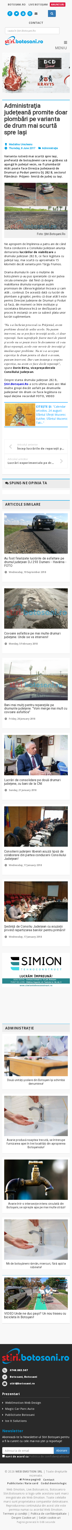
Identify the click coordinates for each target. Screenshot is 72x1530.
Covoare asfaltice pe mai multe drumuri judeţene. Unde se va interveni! (32, 635)
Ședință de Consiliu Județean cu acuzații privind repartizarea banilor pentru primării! (35, 928)
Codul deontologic (54, 1483)
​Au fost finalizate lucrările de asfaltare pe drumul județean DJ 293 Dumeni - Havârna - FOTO (35, 561)
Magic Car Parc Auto (19, 1409)
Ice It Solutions (16, 1421)
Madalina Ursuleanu (21, 144)
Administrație (50, 148)
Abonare (61, 1450)
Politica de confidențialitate (49, 1456)
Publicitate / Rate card (22, 1483)
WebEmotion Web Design (23, 1403)
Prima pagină (31, 1479)
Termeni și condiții (15, 1513)
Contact (48, 1479)
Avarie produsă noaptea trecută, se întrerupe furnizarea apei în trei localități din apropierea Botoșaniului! (35, 1143)
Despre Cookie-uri (23, 1518)
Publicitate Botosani (20, 1415)
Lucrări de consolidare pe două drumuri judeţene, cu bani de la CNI (32, 782)
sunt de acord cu (37, 1456)
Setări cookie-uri (50, 1518)
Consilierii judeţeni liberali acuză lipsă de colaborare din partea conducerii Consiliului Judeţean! (35, 855)
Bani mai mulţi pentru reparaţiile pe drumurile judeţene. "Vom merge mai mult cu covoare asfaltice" (35, 708)
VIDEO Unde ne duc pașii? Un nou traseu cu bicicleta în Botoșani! (35, 1315)
